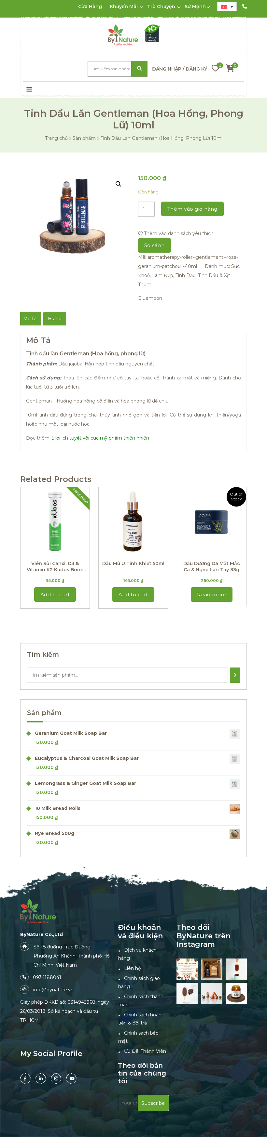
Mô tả (29, 319)
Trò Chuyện (161, 6)
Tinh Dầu (186, 275)
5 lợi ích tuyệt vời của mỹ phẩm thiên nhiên (100, 438)
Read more (212, 594)
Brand (55, 319)
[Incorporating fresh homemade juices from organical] (211, 993)
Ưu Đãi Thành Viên (145, 1051)
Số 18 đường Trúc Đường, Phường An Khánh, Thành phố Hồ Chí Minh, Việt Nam (72, 956)
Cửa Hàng (90, 6)
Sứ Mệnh (195, 6)
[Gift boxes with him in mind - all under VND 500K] (211, 969)
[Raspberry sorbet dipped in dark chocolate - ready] (236, 969)
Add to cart (55, 594)
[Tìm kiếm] (235, 675)
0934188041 (47, 977)
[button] (50, 90)
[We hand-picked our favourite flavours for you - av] (187, 993)
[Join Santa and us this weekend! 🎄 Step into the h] (187, 969)
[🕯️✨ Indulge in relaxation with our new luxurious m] (236, 993)
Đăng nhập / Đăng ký (179, 69)
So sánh (154, 245)
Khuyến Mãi (124, 6)
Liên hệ (132, 968)
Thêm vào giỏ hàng (192, 209)
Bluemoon (150, 298)
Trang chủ (56, 138)
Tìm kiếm (139, 69)
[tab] (30, 318)
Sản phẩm (84, 138)
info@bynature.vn (53, 990)
